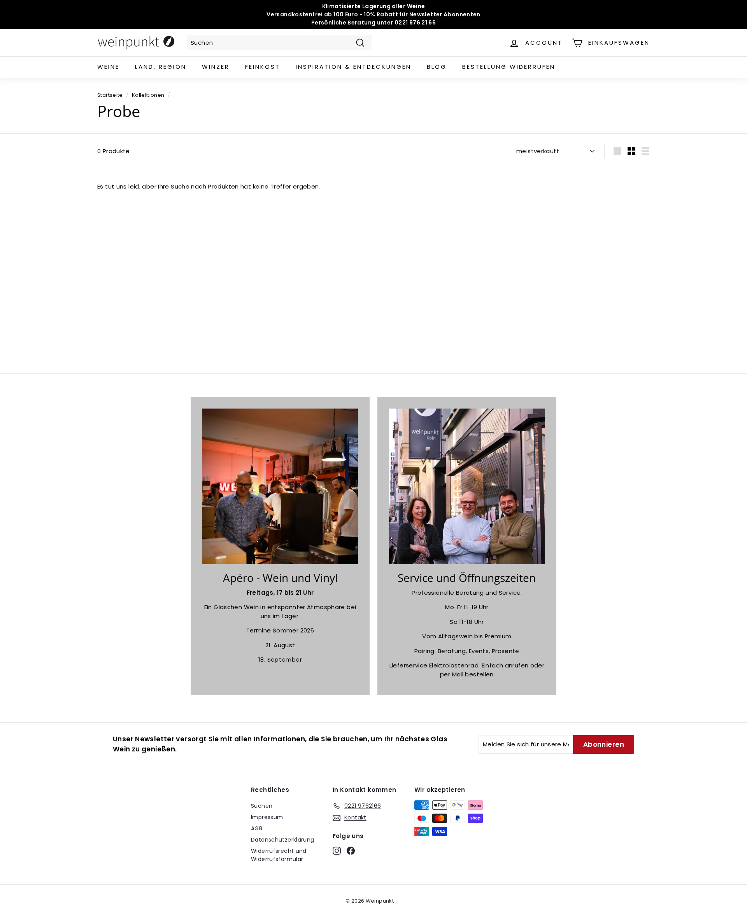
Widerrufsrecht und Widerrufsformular (279, 855)
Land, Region (160, 67)
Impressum (267, 817)
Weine (108, 67)
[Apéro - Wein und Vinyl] (280, 486)
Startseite (110, 95)
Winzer (216, 67)
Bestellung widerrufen (508, 67)
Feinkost (262, 67)
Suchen (261, 806)
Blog (437, 67)
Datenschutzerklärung (282, 840)
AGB (256, 828)
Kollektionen (148, 95)
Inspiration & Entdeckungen (353, 67)
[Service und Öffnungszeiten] (467, 486)
